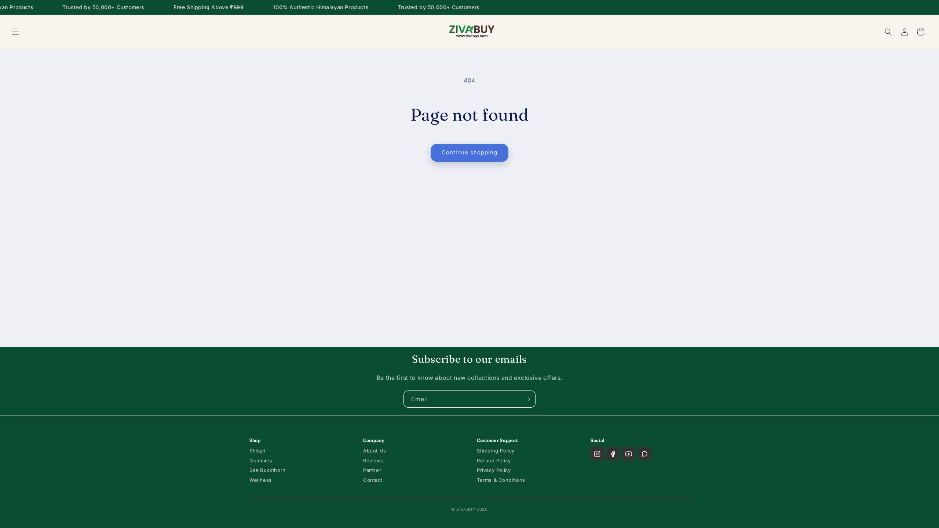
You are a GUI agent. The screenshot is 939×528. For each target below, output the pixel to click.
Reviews (373, 460)
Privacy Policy (494, 470)
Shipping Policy (496, 451)
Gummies (260, 460)
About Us (374, 451)
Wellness (260, 480)
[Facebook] (613, 454)
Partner (372, 470)
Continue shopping (469, 152)
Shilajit (257, 451)
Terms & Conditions (501, 480)
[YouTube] (628, 454)
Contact (372, 480)
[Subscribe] (527, 399)
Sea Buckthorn (267, 470)
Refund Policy (494, 460)
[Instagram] (597, 454)
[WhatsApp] (644, 454)
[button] (15, 32)
